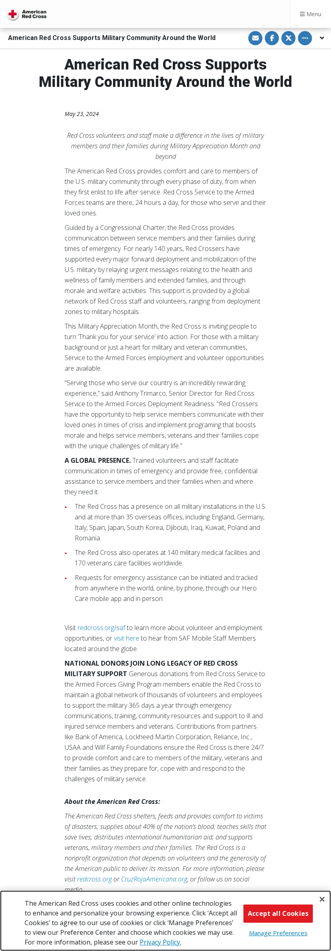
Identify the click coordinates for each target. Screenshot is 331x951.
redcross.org (94, 879)
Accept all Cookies (278, 913)
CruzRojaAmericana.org (154, 879)
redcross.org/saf (101, 627)
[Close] (322, 899)
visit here (126, 638)
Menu (313, 14)
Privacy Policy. (160, 942)
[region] (165, 920)
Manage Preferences (278, 933)
